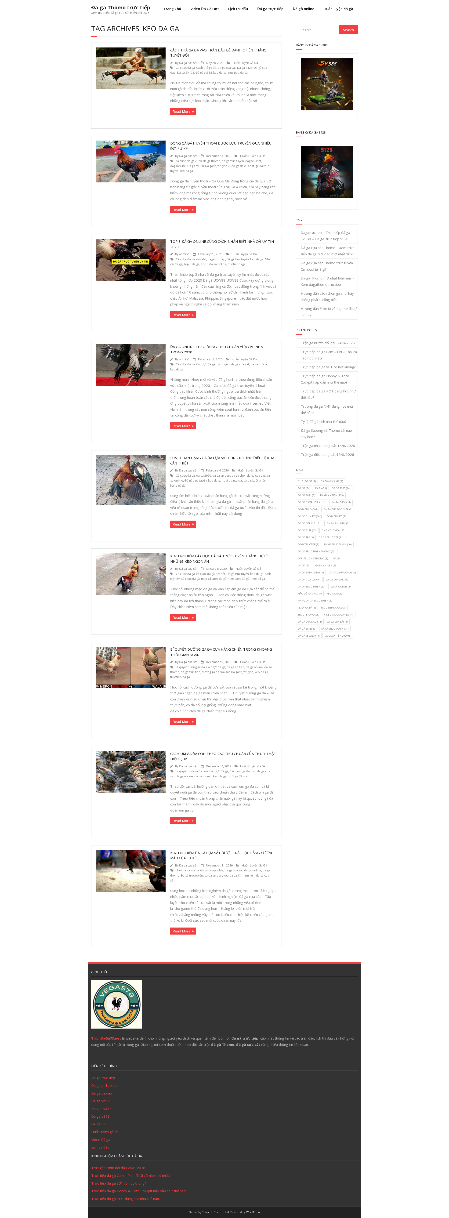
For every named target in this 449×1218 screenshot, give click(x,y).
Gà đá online (341, 586)
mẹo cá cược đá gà (213, 579)
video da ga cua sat (338, 614)
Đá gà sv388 (204, 73)
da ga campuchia (211, 870)
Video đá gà (100, 1139)
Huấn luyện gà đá (105, 1131)
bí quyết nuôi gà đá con (192, 771)
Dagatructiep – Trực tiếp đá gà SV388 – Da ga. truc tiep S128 (325, 235)
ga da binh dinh (311, 572)
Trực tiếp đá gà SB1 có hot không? (328, 367)
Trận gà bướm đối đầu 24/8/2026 (328, 343)
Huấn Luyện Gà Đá (245, 63)
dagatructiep (216, 259)
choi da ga (183, 870)
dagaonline (178, 166)
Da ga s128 (100, 1116)
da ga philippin (337, 523)
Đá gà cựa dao (310, 621)
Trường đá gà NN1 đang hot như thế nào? (327, 409)
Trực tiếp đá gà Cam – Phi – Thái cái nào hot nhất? (329, 354)
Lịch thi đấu (238, 8)
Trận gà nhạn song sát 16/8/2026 (328, 445)
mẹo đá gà (258, 579)
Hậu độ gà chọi (310, 593)
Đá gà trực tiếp (270, 8)
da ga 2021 (306, 495)
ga (337, 558)
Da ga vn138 (101, 1100)
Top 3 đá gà (191, 264)
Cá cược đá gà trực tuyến (213, 364)
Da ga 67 (98, 1124)
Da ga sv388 (101, 1108)
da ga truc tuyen (233, 161)
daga (321, 488)
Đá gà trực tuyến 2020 (220, 166)
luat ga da (244, 480)
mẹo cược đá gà (238, 579)
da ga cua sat (227, 68)
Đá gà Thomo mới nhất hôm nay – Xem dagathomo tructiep (328, 281)
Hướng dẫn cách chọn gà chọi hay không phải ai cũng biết (327, 296)
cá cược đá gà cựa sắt (210, 574)
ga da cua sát (245, 166)
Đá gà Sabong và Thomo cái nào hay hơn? (326, 433)
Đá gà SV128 (185, 73)
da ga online (259, 364)
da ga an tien (221, 476)
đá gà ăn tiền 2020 (338, 635)
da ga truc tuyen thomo (316, 551)
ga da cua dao (309, 579)
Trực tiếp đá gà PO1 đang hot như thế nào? (328, 394)
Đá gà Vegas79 (308, 635)
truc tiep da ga (238, 73)
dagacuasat (253, 161)
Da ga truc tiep (103, 1077)
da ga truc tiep (190, 672)
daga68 (201, 259)
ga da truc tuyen (311, 586)
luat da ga (229, 480)
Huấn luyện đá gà (338, 8)
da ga (195, 870)
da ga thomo (211, 161)
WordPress (253, 1212)
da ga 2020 (203, 476)
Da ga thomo (101, 1093)
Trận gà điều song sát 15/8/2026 (327, 454)
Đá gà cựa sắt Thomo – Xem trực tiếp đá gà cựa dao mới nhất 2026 (328, 250)
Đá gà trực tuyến (238, 259)
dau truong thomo (313, 558)
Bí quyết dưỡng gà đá (190, 667)
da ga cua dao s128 (337, 509)
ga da (304, 565)
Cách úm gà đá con (243, 771)
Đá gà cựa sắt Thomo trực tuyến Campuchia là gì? (327, 266)
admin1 (184, 254)
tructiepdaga (236, 264)
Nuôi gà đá (307, 607)
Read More (182, 111)
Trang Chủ (172, 8)
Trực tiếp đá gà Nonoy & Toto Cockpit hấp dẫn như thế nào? (325, 378)
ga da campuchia (342, 572)
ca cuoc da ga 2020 (189, 161)
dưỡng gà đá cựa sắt (216, 672)
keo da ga (220, 73)
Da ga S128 (244, 68)
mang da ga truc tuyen (315, 600)
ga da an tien (213, 875)
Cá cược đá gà (185, 68)
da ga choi (239, 476)
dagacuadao (308, 509)
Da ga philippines (104, 1085)
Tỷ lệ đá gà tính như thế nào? (324, 421)
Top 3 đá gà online (213, 264)
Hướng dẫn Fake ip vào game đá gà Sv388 (329, 311)
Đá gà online (303, 8)
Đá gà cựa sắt (188, 63)
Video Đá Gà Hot (205, 8)
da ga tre (306, 537)
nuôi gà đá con (238, 776)
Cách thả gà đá (206, 68)
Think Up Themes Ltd (215, 1212)
